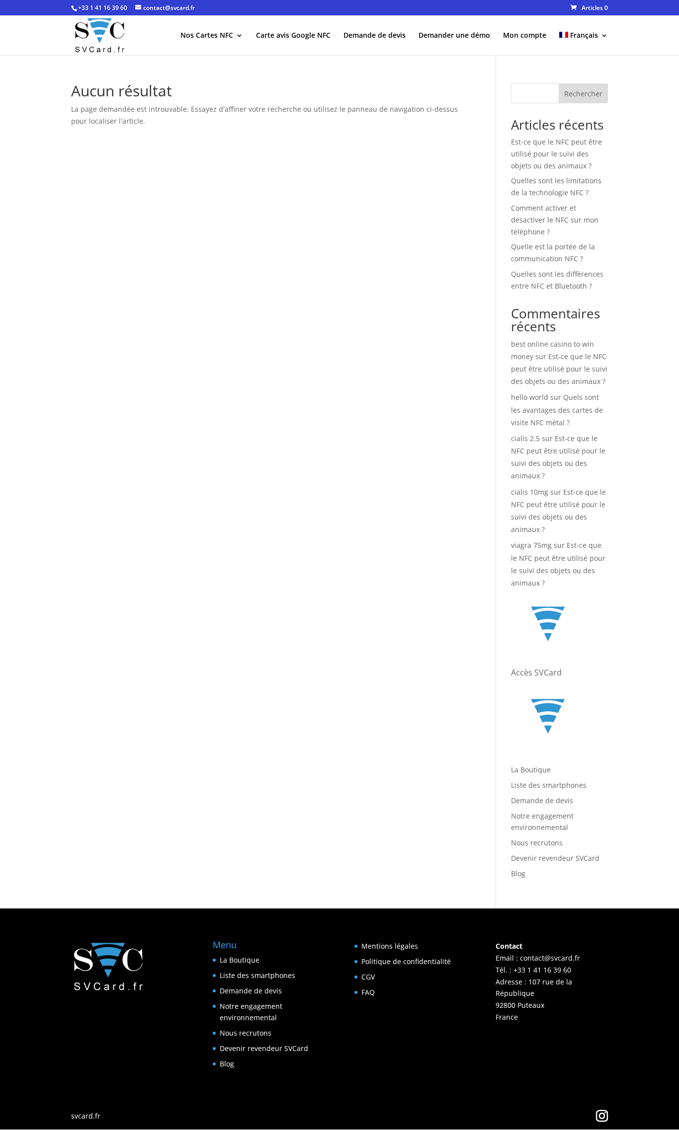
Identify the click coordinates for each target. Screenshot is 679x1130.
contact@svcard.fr (550, 958)
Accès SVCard (536, 672)
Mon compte (524, 36)
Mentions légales (389, 946)
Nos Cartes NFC (206, 36)
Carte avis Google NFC (293, 36)
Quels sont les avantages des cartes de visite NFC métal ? (557, 409)
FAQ (368, 992)
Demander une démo (454, 36)
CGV (368, 976)
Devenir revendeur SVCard (555, 858)
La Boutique (531, 769)
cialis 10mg (529, 492)
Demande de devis (374, 36)
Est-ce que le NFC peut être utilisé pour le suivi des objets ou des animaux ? (556, 153)
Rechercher (583, 93)
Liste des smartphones (549, 785)
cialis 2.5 (525, 438)
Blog (518, 873)
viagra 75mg (531, 545)
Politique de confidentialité (406, 961)
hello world (529, 397)
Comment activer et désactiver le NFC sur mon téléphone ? (554, 219)
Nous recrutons (537, 842)
